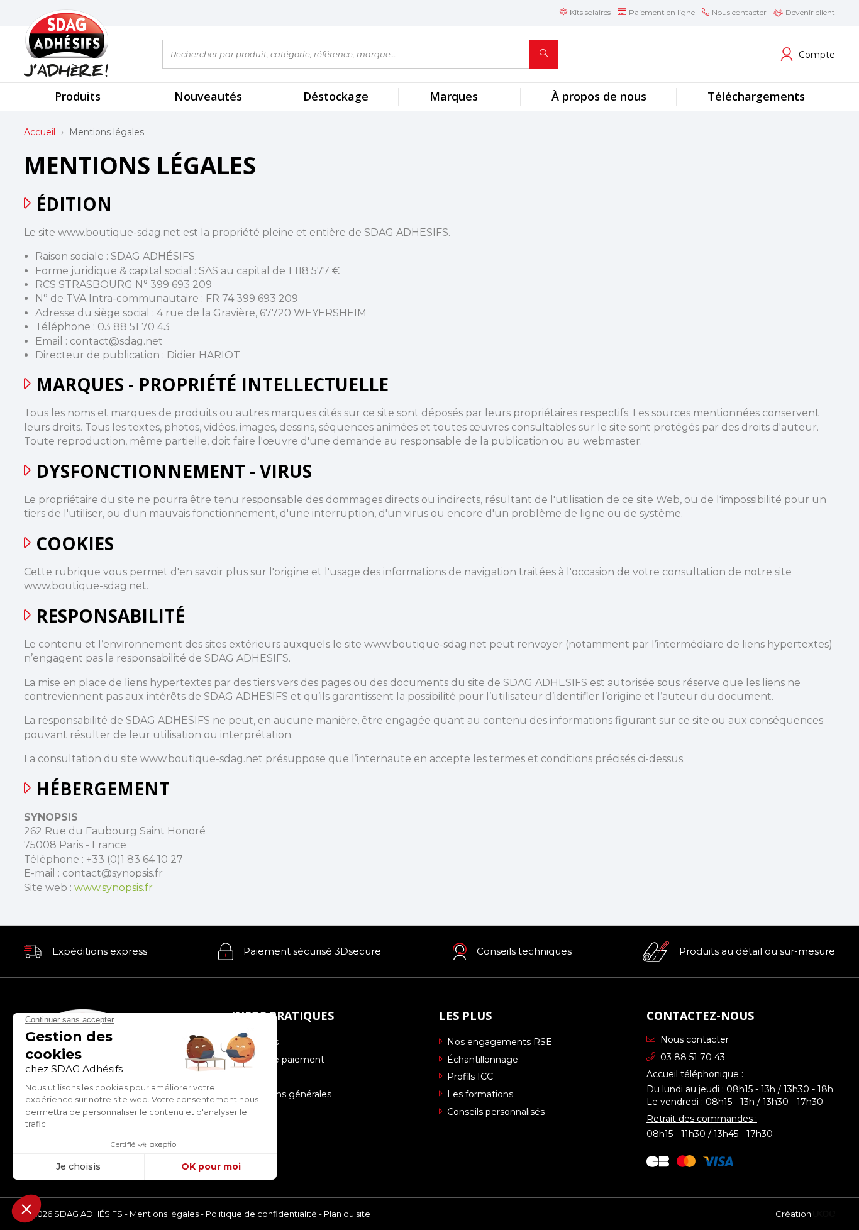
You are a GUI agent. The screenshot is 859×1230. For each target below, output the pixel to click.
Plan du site (347, 1214)
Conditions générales (285, 1094)
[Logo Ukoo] (824, 1213)
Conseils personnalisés (496, 1111)
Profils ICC (470, 1076)
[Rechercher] (543, 54)
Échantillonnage (482, 1059)
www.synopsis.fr (113, 888)
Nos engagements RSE (499, 1042)
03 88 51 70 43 (692, 1057)
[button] (85, 951)
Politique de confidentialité (261, 1214)
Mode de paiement (282, 1059)
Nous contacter (694, 1039)
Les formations (480, 1094)
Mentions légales (164, 1214)
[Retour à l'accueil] (83, 43)
